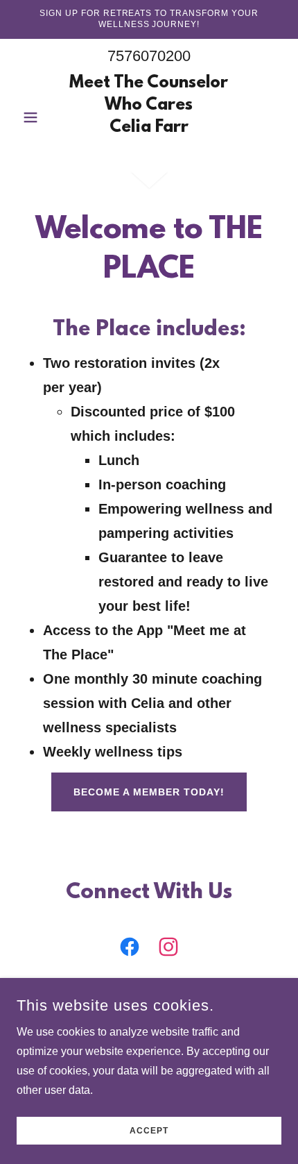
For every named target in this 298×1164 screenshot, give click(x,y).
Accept (149, 1131)
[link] (148, 117)
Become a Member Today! (149, 792)
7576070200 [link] (149, 56)
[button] (36, 117)
